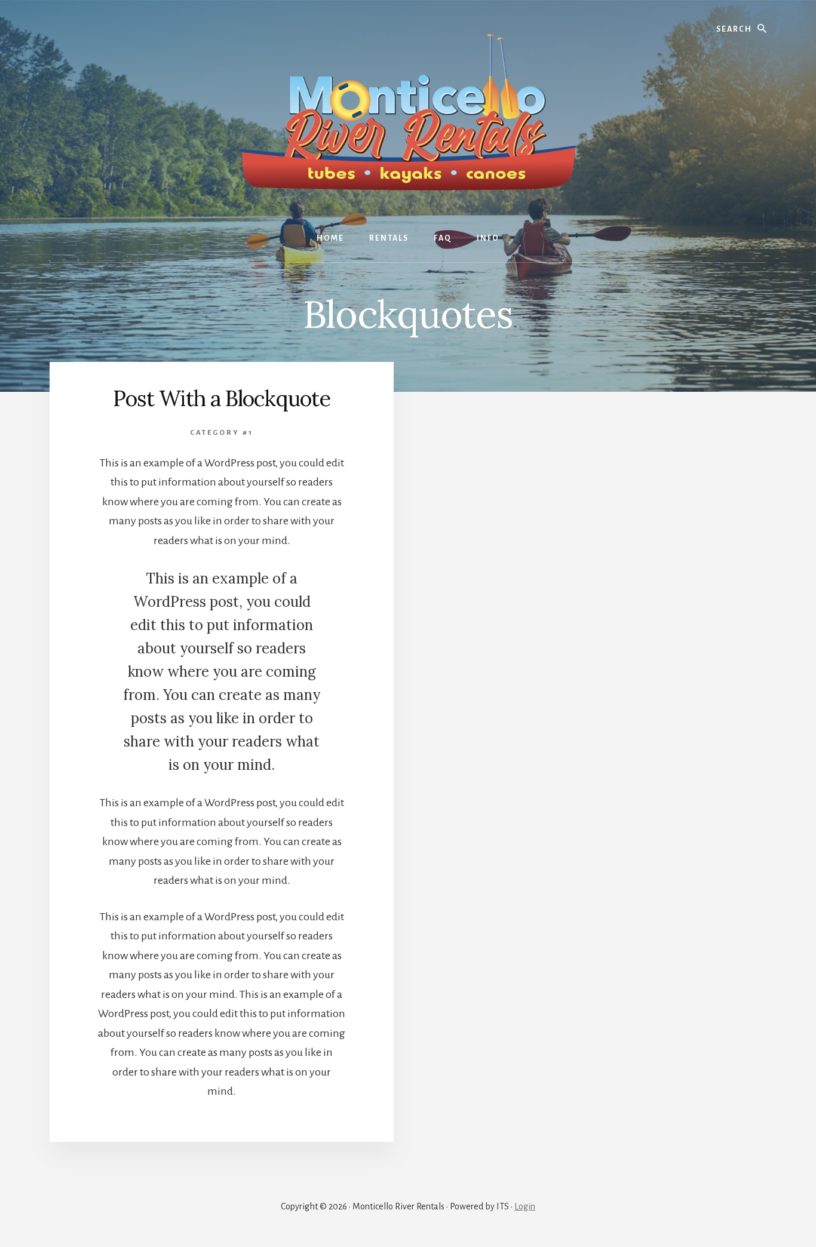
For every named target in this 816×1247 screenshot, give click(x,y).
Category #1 (221, 433)
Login (524, 1206)
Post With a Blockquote (221, 398)
